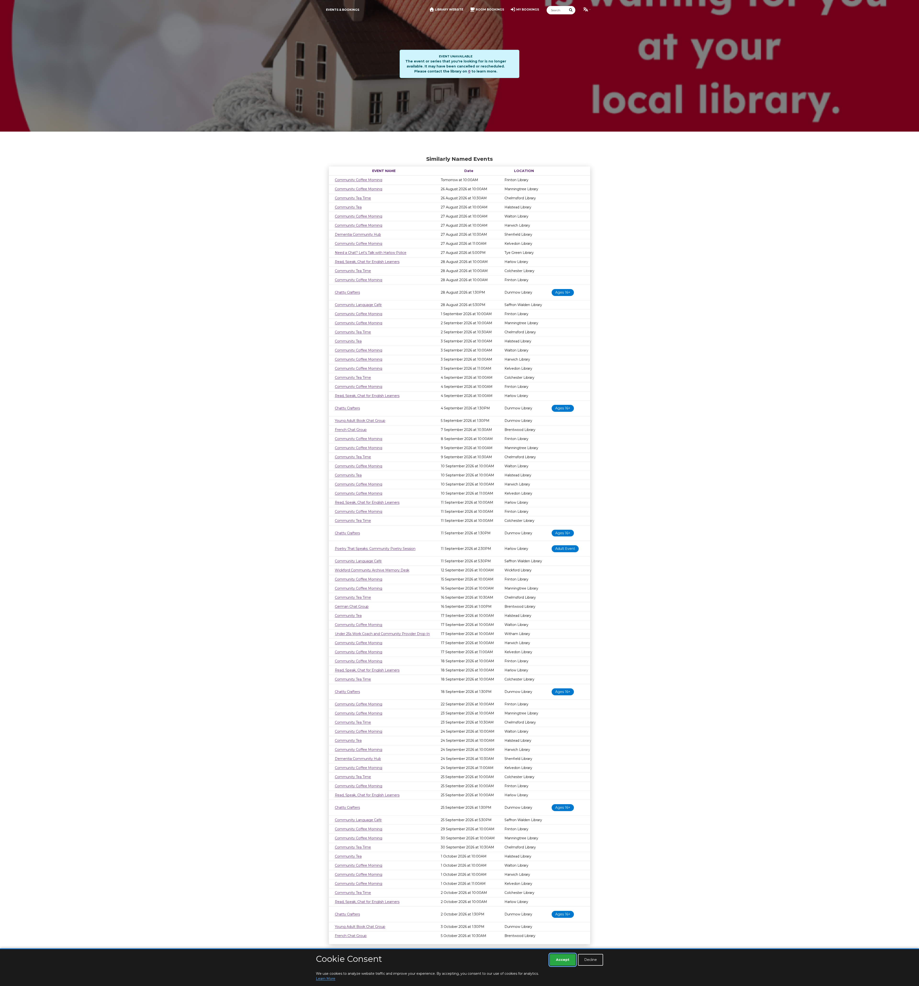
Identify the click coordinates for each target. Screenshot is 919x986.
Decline (590, 960)
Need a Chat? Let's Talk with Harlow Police (370, 253)
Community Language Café (358, 305)
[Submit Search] (571, 10)
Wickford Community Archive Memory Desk (372, 570)
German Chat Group (352, 606)
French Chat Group (351, 430)
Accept (562, 960)
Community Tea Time (353, 198)
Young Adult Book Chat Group (360, 420)
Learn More (325, 978)
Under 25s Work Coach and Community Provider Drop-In (382, 634)
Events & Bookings (342, 9)
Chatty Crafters (347, 292)
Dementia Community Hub (358, 234)
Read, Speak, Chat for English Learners (367, 262)
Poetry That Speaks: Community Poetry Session (375, 548)
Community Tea (348, 207)
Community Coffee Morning (358, 180)
